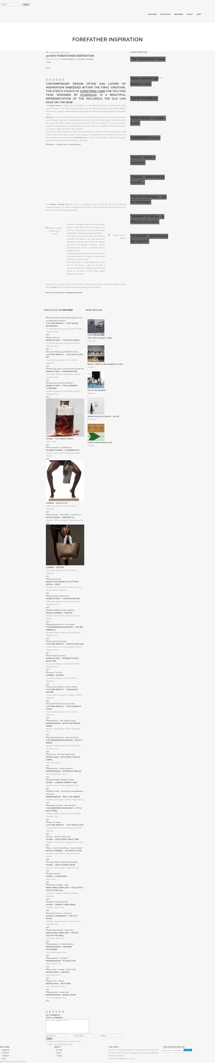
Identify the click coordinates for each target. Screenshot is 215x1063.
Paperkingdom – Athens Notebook (63, 771)
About (58, 1053)
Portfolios (5, 1053)
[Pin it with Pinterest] (60, 80)
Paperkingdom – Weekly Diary (61, 995)
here (54, 287)
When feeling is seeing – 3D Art (104, 417)
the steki (81, 59)
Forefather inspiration (100, 443)
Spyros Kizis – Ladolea (57, 972)
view (47, 335)
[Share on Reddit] (57, 80)
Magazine (71, 59)
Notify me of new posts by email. (61, 1044)
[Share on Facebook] (47, 80)
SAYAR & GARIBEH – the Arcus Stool (64, 851)
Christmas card (92, 91)
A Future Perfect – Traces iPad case (65, 644)
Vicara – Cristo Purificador (60, 865)
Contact (59, 1056)
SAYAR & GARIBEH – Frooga (59, 613)
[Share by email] (63, 80)
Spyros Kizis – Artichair (58, 984)
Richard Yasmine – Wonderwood (62, 450)
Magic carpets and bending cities (105, 364)
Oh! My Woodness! (97, 390)
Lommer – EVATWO (55, 567)
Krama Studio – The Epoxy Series (63, 340)
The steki (53, 91)
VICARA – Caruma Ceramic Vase (61, 782)
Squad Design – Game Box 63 (60, 517)
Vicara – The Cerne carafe (59, 439)
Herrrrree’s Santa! (145, 137)
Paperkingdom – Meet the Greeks (63, 797)
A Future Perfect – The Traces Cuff (65, 825)
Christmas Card (80, 137)
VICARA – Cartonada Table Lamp (62, 839)
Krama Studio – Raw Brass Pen (61, 371)
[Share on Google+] (53, 80)
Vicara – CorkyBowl (56, 876)
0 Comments (89, 59)
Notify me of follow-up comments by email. (65, 1041)
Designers (5, 1056)
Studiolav (88, 94)
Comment (63, 59)
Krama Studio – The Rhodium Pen (63, 599)
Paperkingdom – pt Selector (61, 961)
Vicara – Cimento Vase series (61, 905)
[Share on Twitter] (50, 80)
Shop (4, 1059)
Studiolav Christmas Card (59, 204)
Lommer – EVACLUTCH (57, 503)
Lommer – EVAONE (55, 675)
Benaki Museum (55, 105)
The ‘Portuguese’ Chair (100, 338)
